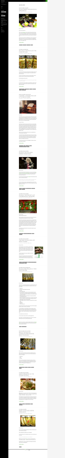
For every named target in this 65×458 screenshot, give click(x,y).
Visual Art (29, 94)
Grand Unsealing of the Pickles (27, 233)
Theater (27, 94)
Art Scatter (3, 0)
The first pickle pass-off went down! (27, 240)
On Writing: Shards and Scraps (4, 23)
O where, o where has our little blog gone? (27, 96)
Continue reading (21, 42)
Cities (22, 94)
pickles (28, 146)
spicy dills (23, 189)
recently (29, 176)
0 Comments (30, 53)
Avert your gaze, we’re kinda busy (26, 411)
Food (19, 49)
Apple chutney (21, 233)
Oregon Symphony (28, 188)
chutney (26, 367)
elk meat (21, 188)
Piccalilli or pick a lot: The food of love (27, 51)
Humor (24, 193)
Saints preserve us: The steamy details (26, 374)
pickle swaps (33, 188)
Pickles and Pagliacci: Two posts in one (27, 269)
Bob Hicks (20, 94)
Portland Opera (24, 326)
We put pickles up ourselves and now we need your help (26, 334)
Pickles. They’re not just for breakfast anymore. (27, 195)
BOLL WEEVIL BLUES (3, 19)
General (22, 49)
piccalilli (32, 367)
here (21, 285)
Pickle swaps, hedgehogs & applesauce (28, 10)
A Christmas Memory (22, 367)
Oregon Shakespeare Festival (23, 146)
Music (27, 49)
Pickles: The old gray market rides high (26, 153)
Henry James (24, 188)
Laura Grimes (24, 49)
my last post (24, 32)
